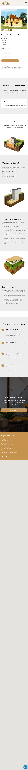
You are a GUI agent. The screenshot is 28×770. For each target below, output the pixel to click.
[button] (14, 729)
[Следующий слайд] (24, 19)
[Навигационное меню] (26, 2)
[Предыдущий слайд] (3, 19)
